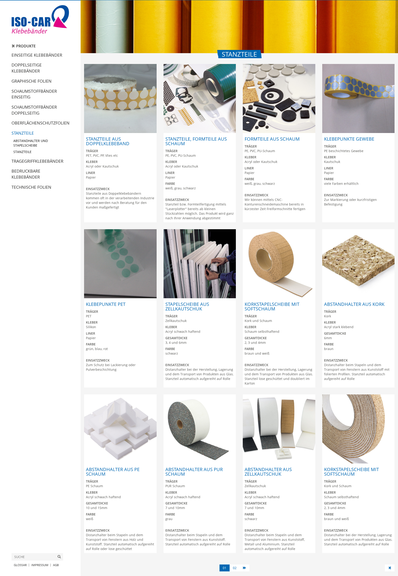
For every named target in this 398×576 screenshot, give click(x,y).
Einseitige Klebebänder (37, 55)
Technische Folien (31, 187)
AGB (56, 565)
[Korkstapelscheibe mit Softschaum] (279, 263)
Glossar (20, 565)
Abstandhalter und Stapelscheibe (30, 143)
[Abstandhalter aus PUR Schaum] (200, 428)
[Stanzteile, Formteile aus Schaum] (200, 98)
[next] (244, 567)
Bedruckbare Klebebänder (26, 174)
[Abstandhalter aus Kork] (358, 263)
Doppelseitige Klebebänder (27, 68)
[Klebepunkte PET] (120, 263)
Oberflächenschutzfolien (41, 123)
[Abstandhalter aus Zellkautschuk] (279, 428)
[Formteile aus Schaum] (279, 98)
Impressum (39, 565)
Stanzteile (23, 133)
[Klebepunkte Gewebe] (358, 98)
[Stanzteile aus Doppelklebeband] (120, 98)
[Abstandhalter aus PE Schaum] (120, 428)
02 (235, 568)
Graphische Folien (32, 81)
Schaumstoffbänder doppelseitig (34, 110)
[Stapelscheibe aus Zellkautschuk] (200, 263)
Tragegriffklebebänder (37, 161)
